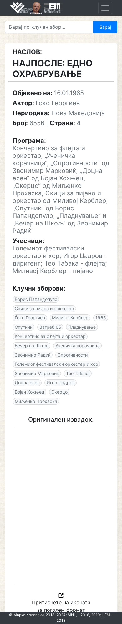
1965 (100, 317)
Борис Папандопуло (36, 299)
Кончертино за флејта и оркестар (50, 336)
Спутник (24, 327)
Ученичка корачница (77, 345)
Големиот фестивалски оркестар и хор (56, 364)
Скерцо (59, 392)
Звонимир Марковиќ (37, 373)
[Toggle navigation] (105, 8)
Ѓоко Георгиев (30, 317)
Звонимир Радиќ (33, 355)
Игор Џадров (61, 382)
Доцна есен (27, 382)
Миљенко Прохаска (36, 401)
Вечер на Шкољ (31, 345)
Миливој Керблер (70, 317)
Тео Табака (78, 373)
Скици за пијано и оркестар (44, 308)
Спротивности (73, 355)
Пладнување (82, 327)
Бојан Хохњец (29, 392)
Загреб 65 (50, 327)
